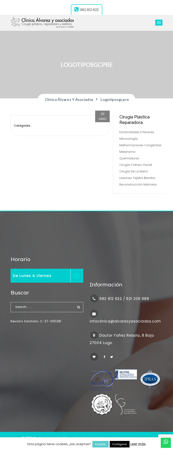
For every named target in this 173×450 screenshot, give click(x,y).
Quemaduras (129, 158)
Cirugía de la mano (133, 171)
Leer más (138, 444)
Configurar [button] (119, 444)
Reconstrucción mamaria (138, 184)
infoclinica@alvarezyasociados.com (125, 321)
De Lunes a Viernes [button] (32, 275)
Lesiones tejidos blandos (137, 178)
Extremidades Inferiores (136, 132)
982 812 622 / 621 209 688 (124, 298)
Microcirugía (128, 139)
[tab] (47, 276)
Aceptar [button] (100, 444)
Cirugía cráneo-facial (135, 165)
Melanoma (127, 152)
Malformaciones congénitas (140, 145)
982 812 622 (89, 9)
